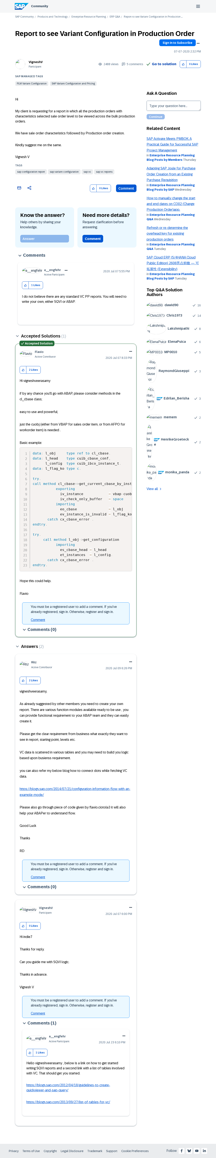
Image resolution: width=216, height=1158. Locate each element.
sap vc (87, 171)
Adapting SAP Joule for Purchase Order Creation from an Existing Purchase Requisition (171, 174)
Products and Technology (53, 16)
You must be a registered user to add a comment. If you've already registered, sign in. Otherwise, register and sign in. (74, 609)
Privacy (14, 1151)
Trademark (94, 1151)
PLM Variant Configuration (32, 83)
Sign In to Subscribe (177, 42)
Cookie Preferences (135, 1151)
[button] (183, 64)
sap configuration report (31, 171)
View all (152, 489)
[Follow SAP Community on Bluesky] (189, 1150)
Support (111, 1151)
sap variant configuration (64, 171)
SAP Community (24, 16)
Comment (126, 188)
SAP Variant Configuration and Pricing (73, 83)
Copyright (50, 1151)
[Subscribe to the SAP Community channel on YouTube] (196, 1150)
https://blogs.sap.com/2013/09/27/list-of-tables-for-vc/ (68, 1102)
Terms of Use (31, 1151)
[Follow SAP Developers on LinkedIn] (204, 1150)
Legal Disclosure (72, 1151)
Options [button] (198, 43)
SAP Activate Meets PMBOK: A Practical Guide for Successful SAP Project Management (172, 144)
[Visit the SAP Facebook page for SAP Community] (181, 1150)
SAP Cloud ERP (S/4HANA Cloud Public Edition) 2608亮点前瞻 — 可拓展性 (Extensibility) (173, 263)
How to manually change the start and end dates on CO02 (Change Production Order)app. (171, 204)
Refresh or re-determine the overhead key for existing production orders (167, 233)
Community (39, 6)
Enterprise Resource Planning (89, 16)
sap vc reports (104, 171)
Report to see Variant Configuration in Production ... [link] (153, 16)
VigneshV (36, 62)
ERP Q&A (115, 16)
